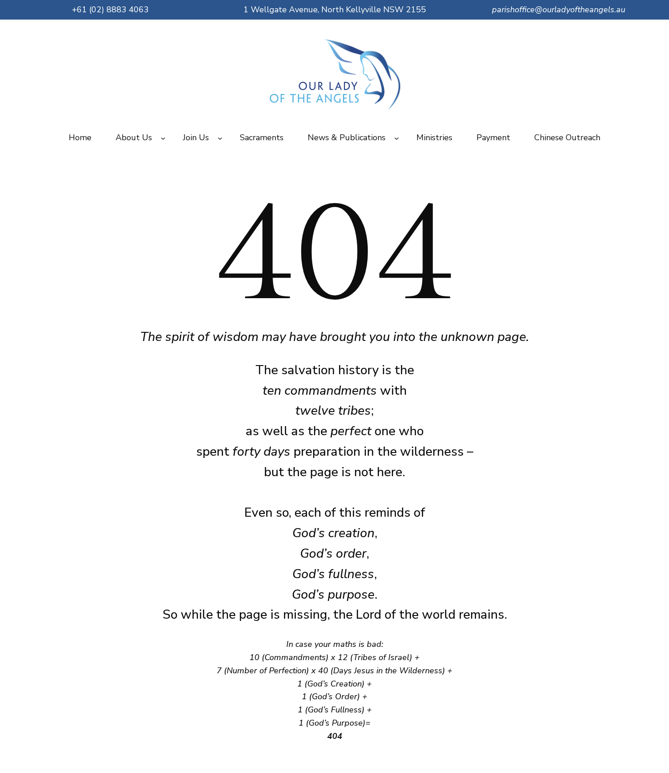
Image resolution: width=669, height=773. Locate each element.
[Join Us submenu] (220, 137)
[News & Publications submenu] (396, 137)
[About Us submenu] (163, 137)
